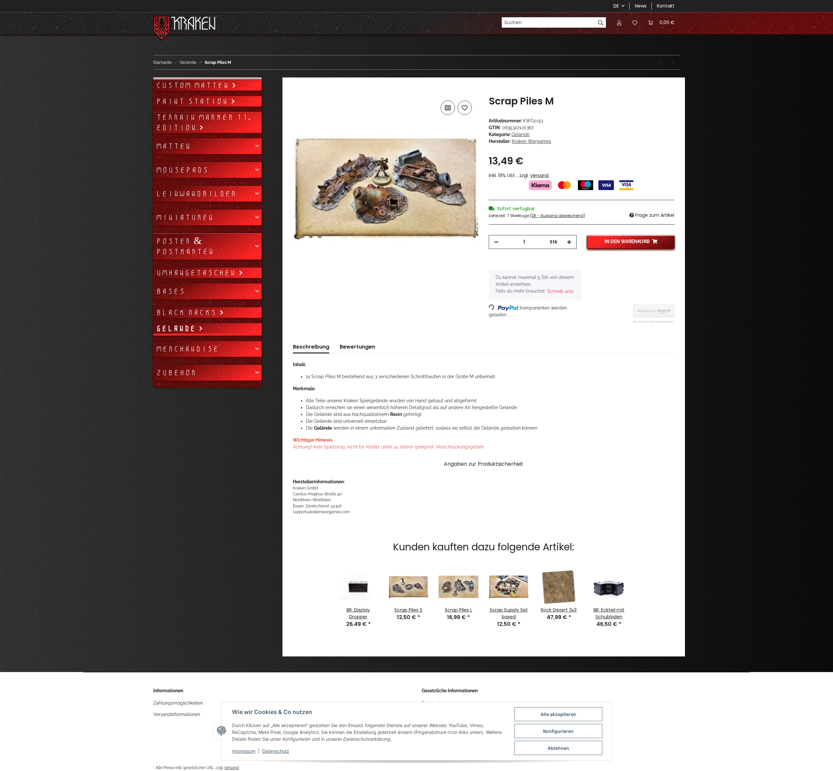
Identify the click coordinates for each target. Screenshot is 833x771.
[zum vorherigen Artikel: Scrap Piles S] (659, 62)
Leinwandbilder (196, 193)
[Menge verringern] (496, 242)
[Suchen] (600, 22)
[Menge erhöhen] (569, 242)
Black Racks (187, 312)
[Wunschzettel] (635, 22)
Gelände (520, 134)
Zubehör (176, 372)
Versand (539, 175)
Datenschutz (275, 751)
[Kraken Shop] (193, 24)
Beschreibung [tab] (311, 347)
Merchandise (187, 349)
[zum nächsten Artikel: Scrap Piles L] (673, 62)
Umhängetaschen (197, 273)
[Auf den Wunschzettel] (464, 108)
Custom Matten (194, 85)
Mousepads (182, 170)
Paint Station (193, 101)
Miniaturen (184, 217)
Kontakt (666, 6)
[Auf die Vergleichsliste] (448, 108)
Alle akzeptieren (558, 714)
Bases (170, 291)
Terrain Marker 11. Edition (203, 122)
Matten (173, 146)
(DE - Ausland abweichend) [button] (557, 215)
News (641, 6)
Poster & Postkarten (185, 246)
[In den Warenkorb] (298, 91)
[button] (619, 22)
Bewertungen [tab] (357, 347)
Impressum (243, 751)
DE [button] (616, 6)
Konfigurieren (558, 731)
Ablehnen (558, 748)
